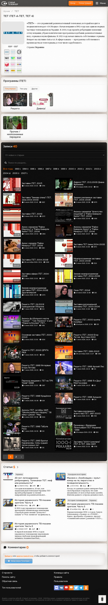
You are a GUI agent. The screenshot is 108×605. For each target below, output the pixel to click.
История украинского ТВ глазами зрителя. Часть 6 (33, 524)
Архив (6, 11)
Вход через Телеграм (20, 561)
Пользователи (61, 581)
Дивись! (41, 108)
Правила (58, 577)
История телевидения (77, 500)
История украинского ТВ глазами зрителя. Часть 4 (33, 501)
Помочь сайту (8, 577)
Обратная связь (9, 581)
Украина (19, 474)
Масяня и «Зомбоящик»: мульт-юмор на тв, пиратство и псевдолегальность (84, 480)
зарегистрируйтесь (24, 556)
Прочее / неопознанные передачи (15, 134)
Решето (15, 108)
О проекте (7, 573)
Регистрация (85, 3)
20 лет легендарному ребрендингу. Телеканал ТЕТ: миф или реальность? (33, 480)
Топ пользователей (11, 588)
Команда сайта (61, 573)
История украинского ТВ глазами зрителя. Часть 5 (85, 505)
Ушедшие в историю (77, 474)
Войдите (8, 556)
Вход (72, 3)
